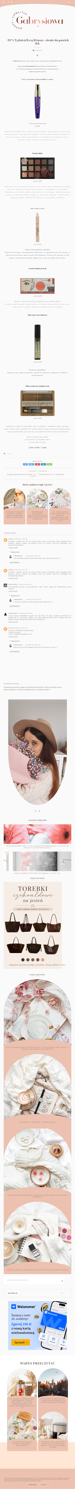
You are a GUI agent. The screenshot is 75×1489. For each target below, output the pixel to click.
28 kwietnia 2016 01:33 (20, 628)
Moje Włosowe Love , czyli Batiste (51, 474)
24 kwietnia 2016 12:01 (33, 556)
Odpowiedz (13, 548)
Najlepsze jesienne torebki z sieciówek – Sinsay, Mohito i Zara (37, 964)
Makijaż (9, 453)
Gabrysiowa (18, 556)
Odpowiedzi (15, 552)
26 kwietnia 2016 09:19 (25, 613)
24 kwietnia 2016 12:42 (25, 584)
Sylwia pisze (12, 584)
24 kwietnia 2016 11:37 (20, 539)
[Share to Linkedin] (44, 464)
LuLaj (10, 628)
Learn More (32, 1484)
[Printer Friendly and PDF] (37, 448)
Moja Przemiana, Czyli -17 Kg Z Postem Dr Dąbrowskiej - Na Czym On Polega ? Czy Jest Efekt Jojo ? (37, 847)
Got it (44, 1484)
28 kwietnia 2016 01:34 (33, 645)
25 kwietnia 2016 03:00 (33, 599)
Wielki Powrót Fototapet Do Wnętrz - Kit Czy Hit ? (37, 873)
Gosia (10, 539)
